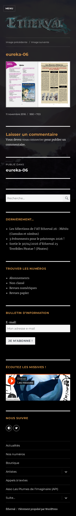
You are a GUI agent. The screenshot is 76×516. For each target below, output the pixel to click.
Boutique (12, 463)
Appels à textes (17, 480)
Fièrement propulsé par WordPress (38, 509)
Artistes (11, 471)
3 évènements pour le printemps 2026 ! (37, 238)
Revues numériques (23, 288)
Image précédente (16, 42)
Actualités (13, 445)
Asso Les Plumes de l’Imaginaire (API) (32, 489)
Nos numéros (15, 454)
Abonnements (19, 278)
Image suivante (40, 42)
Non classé (16, 283)
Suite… (10, 497)
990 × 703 (35, 114)
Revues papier (19, 293)
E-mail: (11, 322)
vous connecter (33, 139)
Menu (9, 8)
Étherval (10, 509)
